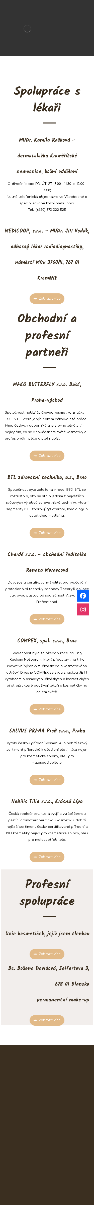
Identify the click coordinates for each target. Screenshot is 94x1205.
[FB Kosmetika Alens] (83, 596)
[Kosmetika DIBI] (27, 28)
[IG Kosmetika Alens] (83, 609)
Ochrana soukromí (47, 1196)
